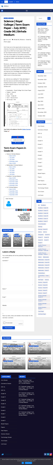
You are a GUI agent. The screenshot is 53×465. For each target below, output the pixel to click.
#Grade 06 (16, 39)
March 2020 (12, 163)
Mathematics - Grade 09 (43, 265)
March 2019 (12, 156)
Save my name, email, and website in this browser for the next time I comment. (17, 316)
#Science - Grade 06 (25, 39)
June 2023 (41, 97)
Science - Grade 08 (42, 285)
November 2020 (13, 161)
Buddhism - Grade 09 (43, 215)
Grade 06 (47, 234)
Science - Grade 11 (42, 293)
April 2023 (40, 105)
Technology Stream (43, 188)
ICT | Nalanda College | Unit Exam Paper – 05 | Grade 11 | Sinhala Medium (26, 394)
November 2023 (42, 79)
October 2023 (41, 83)
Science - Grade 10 (42, 290)
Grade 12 (40, 148)
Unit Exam (40, 195)
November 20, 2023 (34, 352)
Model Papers (41, 173)
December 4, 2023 (9, 352)
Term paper (41, 311)
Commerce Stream (43, 129)
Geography (40, 234)
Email (4, 297)
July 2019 (11, 157)
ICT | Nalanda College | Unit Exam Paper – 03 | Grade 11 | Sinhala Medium (26, 407)
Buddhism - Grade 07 (43, 210)
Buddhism (43, 205)
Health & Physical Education (42, 246)
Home (17, 1)
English (11, 1)
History (39, 257)
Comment (5, 260)
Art (39, 205)
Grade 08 (46, 237)
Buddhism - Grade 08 (43, 213)
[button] (50, 10)
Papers (40, 177)
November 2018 (13, 180)
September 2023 (42, 86)
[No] (51, 461)
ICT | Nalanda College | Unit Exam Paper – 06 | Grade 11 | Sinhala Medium (26, 388)
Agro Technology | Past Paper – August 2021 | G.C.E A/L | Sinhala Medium (26, 381)
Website (4, 305)
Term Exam (11, 18)
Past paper (40, 279)
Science (47, 279)
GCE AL (40, 133)
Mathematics (46, 257)
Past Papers (41, 180)
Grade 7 (40, 162)
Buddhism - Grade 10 (43, 218)
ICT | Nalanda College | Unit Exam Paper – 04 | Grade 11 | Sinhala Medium (26, 401)
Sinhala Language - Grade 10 (42, 300)
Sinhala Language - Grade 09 (42, 296)
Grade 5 (40, 155)
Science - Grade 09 (42, 287)
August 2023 (41, 90)
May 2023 (40, 101)
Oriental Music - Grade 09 (43, 276)
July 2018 (11, 168)
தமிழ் (2, 1)
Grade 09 (40, 240)
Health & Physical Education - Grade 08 (43, 250)
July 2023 (40, 94)
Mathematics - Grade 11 (43, 270)
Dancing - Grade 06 (42, 229)
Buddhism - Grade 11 (42, 221)
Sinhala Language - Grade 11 (42, 304)
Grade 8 (40, 166)
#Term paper (7, 41)
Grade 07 (40, 237)
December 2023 (42, 76)
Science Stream (42, 184)
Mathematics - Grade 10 (43, 267)
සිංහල (6, 1)
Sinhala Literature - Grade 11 (42, 308)
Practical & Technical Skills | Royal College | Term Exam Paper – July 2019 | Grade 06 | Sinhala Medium (24, 217)
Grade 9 (40, 169)
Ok (22, 462)
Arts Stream (41, 126)
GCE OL (40, 137)
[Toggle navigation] (26, 11)
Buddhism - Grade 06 (43, 207)
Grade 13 (40, 151)
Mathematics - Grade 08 (43, 262)
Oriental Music (41, 273)
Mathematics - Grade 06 (43, 259)
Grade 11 (40, 144)
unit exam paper (42, 314)
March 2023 (41, 108)
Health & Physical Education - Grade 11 (43, 253)
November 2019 (13, 183)
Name (4, 289)
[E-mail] (6, 209)
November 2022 (42, 112)
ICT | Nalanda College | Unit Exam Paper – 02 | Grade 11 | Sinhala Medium (26, 413)
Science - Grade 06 (42, 282)
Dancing (40, 226)
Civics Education (42, 224)
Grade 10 (40, 140)
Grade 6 (5, 18)
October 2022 (41, 116)
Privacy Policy (28, 462)
